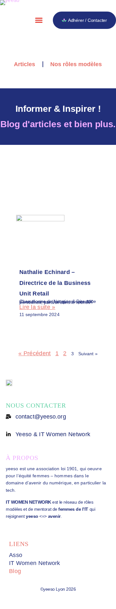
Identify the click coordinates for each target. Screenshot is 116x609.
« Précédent (34, 353)
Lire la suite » (37, 307)
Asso (15, 555)
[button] (39, 20)
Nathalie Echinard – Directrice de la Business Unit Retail (55, 283)
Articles (24, 64)
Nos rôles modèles (76, 64)
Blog (15, 571)
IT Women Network (34, 563)
